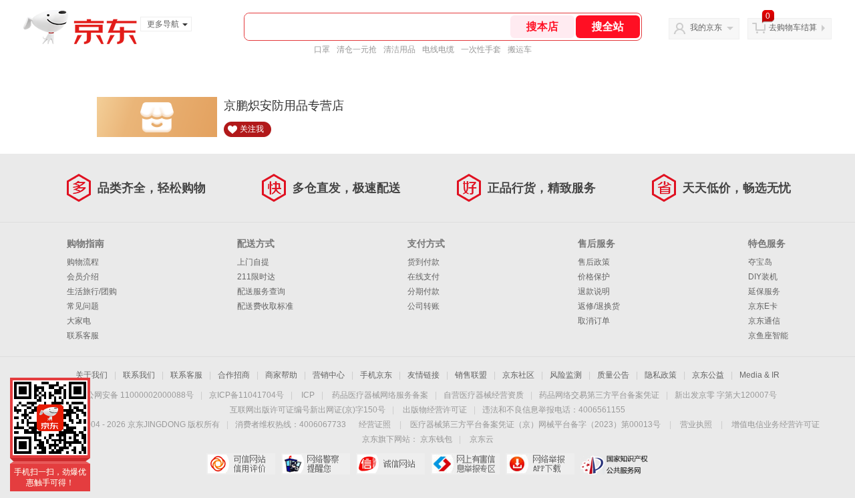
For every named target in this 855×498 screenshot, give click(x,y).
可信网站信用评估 (240, 464)
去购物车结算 (793, 27)
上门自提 (253, 262)
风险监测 (566, 375)
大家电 (79, 321)
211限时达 (256, 276)
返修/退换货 (599, 306)
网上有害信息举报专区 (465, 464)
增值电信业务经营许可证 (775, 424)
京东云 (482, 439)
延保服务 (764, 291)
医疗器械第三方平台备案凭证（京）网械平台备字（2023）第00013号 (535, 424)
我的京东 (706, 27)
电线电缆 (438, 49)
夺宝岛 (760, 262)
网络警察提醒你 (315, 464)
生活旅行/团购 (92, 291)
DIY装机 (763, 276)
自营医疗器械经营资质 (484, 395)
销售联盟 (471, 375)
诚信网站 (390, 464)
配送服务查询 (261, 291)
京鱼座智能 (768, 335)
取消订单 (594, 321)
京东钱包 (436, 439)
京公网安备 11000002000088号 (136, 395)
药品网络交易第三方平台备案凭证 (599, 395)
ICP (308, 395)
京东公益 (708, 375)
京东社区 (518, 375)
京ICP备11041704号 (246, 395)
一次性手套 (481, 49)
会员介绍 (83, 276)
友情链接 (423, 375)
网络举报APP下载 (540, 464)
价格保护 (594, 276)
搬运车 (520, 49)
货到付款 (423, 262)
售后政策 (594, 262)
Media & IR (759, 375)
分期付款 (423, 291)
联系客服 (83, 335)
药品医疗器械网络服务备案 (380, 395)
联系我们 (139, 375)
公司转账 (423, 306)
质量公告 (613, 375)
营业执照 (696, 424)
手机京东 (376, 375)
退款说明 (594, 291)
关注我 (252, 129)
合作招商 (234, 375)
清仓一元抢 (357, 49)
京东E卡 (763, 306)
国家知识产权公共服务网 (614, 464)
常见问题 (83, 306)
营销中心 (329, 375)
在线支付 (423, 276)
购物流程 (83, 262)
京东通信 (764, 321)
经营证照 (375, 424)
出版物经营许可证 (435, 409)
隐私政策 (661, 375)
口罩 (322, 49)
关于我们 (91, 375)
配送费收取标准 (265, 306)
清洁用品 (399, 49)
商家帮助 (281, 375)
